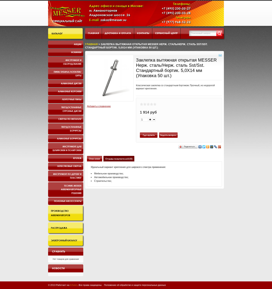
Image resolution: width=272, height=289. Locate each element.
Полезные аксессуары (67, 201)
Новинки (76, 52)
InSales (74, 285)
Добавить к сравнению (99, 106)
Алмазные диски (71, 83)
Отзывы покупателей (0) (118, 158)
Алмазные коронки (69, 91)
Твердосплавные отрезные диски (71, 109)
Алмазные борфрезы (69, 138)
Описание (94, 158)
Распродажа (59, 227)
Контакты (143, 33)
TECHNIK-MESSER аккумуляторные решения (71, 189)
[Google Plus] (219, 146)
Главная (93, 33)
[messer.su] (67, 12)
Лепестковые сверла (69, 166)
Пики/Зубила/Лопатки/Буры (67, 73)
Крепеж (77, 158)
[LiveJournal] (216, 146)
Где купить (149, 134)
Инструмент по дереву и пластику (67, 176)
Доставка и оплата (118, 33)
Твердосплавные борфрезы (71, 128)
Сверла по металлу (69, 118)
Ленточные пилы (71, 99)
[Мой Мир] (212, 146)
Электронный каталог (64, 240)
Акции (77, 44)
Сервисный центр (166, 33)
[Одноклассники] (208, 146)
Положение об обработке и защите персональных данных (135, 285)
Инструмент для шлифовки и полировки (67, 148)
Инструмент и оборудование (72, 62)
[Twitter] (204, 146)
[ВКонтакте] (200, 146)
